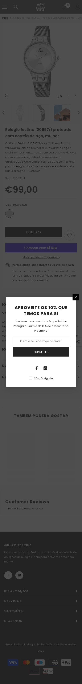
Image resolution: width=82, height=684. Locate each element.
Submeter (41, 352)
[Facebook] (36, 368)
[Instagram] (45, 368)
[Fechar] (76, 297)
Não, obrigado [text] (43, 378)
